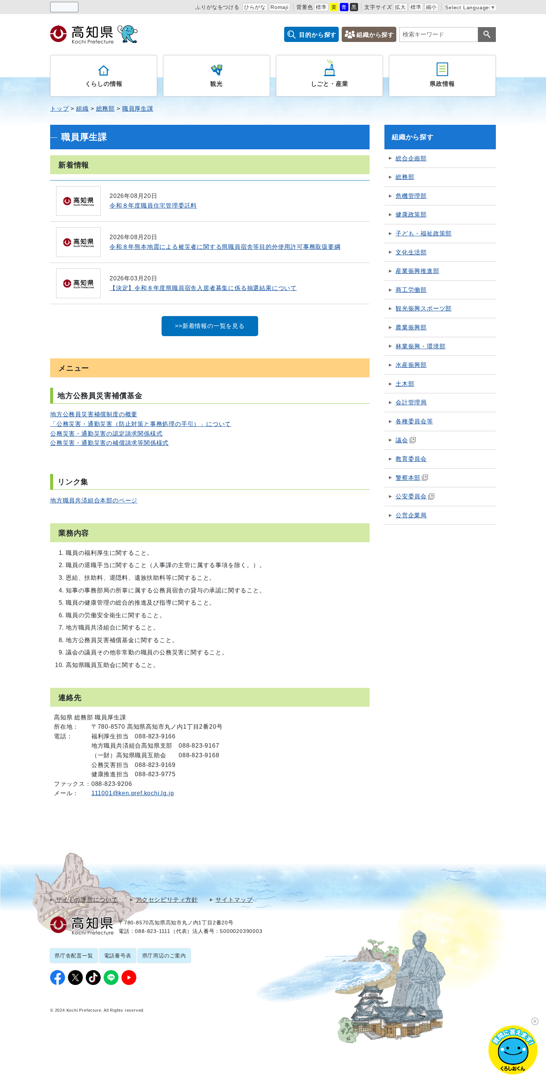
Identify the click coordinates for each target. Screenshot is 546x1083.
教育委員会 (411, 459)
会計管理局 (411, 402)
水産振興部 (411, 365)
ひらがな (255, 7)
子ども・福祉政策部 (424, 233)
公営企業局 (411, 515)
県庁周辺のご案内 (164, 956)
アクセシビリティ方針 (167, 900)
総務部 (105, 108)
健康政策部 (411, 214)
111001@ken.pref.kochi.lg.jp (132, 793)
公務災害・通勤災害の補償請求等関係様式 (109, 443)
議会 (402, 440)
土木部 (405, 384)
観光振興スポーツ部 (424, 308)
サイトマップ (234, 900)
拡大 (400, 7)
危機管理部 (411, 196)
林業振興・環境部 (420, 346)
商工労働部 (411, 290)
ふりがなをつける (217, 7)
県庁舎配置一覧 (74, 956)
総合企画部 (411, 158)
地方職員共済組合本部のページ (93, 500)
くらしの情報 (104, 84)
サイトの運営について (87, 900)
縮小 (431, 7)
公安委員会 (411, 496)
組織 (82, 108)
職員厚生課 (137, 108)
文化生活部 (411, 252)
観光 (216, 84)
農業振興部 (411, 327)
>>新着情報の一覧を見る (210, 326)
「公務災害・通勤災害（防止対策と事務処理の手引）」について (140, 424)
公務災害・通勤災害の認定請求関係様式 (106, 433)
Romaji (279, 7)
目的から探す (318, 35)
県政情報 (442, 84)
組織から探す (375, 35)
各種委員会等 (414, 421)
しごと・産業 (329, 84)
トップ (59, 108)
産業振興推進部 (417, 271)
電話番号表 (117, 956)
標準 (321, 7)
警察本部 (408, 478)
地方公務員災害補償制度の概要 (93, 414)
